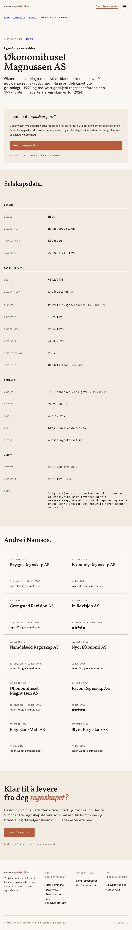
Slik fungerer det (86, 885)
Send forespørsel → (25, 145)
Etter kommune (54, 885)
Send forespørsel (107, 6)
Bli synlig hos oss (116, 885)
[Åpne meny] (124, 6)
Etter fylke (51, 889)
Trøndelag (19, 17)
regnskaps (17, 6)
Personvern (113, 889)
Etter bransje (53, 894)
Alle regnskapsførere (55, 900)
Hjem (6, 17)
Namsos (33, 17)
